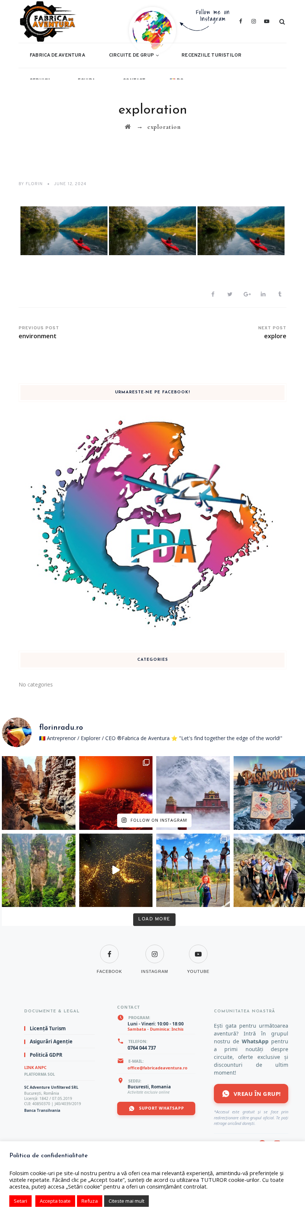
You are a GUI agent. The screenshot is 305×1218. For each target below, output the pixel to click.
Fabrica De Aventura (57, 55)
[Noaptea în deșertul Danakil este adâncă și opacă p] (116, 793)
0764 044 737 (142, 1047)
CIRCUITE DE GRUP (131, 55)
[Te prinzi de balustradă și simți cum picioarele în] (39, 870)
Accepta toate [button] (55, 1201)
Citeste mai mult (126, 1201)
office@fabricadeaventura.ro (157, 1067)
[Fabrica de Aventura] (90, 21)
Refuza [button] (89, 1201)
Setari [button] (20, 1201)
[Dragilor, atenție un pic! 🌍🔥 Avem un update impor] (193, 793)
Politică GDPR (46, 1055)
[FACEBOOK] (109, 949)
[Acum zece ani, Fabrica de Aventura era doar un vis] (116, 870)
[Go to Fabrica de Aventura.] (128, 127)
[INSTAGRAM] (154, 949)
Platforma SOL (39, 1074)
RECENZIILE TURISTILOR (211, 55)
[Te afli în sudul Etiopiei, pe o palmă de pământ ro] (193, 870)
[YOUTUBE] (198, 949)
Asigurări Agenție (51, 1041)
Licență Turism (48, 1028)
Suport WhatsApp (161, 1108)
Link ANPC (35, 1067)
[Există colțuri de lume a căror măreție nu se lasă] (39, 793)
